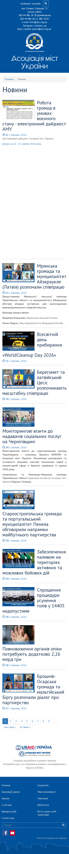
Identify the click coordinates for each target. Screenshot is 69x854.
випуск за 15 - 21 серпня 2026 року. (22, 143)
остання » (25, 727)
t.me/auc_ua (40, 25)
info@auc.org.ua (38, 22)
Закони (5, 798)
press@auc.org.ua (41, 28)
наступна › (10, 727)
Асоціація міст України (34, 62)
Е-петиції (7, 804)
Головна (9, 79)
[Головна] (34, 42)
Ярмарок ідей (9, 811)
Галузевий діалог (11, 791)
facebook (25, 3)
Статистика (8, 818)
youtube (36, 3)
